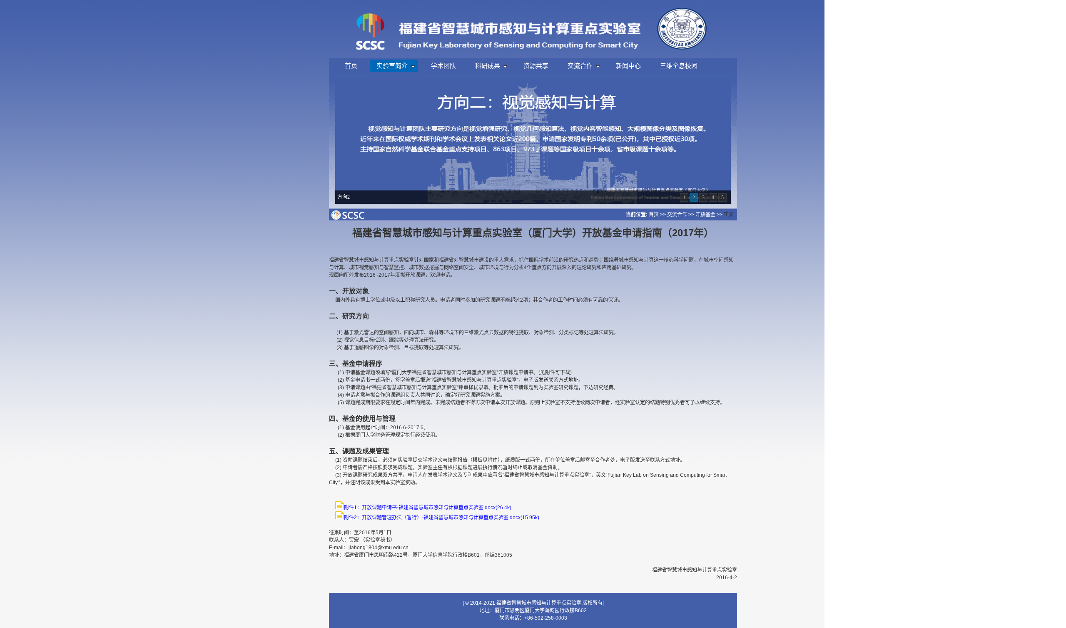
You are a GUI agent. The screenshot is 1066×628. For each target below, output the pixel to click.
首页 (654, 215)
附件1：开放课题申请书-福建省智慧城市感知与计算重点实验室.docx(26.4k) (427, 507)
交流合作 (677, 215)
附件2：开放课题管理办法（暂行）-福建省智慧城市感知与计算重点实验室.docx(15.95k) (441, 517)
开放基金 (705, 215)
